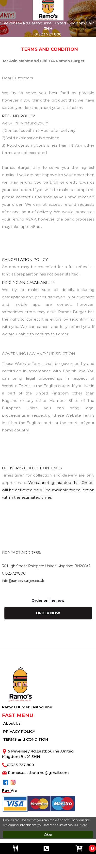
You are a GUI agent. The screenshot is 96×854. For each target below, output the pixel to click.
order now (48, 613)
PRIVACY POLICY (19, 731)
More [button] (83, 825)
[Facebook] (5, 782)
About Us (11, 723)
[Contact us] (46, 848)
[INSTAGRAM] (13, 782)
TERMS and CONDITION (25, 739)
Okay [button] (48, 834)
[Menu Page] (15, 848)
